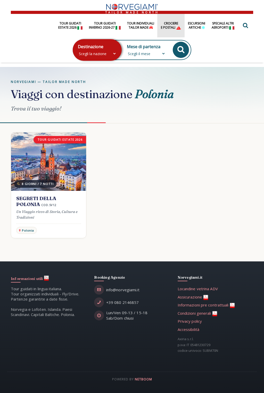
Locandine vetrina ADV (198, 288)
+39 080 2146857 (122, 302)
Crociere (169, 25)
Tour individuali (140, 25)
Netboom (143, 379)
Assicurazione (190, 297)
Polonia (28, 230)
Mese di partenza (143, 46)
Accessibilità (188, 329)
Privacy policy (190, 321)
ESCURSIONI (196, 25)
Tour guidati (69, 25)
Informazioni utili (27, 278)
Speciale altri (223, 25)
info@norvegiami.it (122, 289)
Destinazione (90, 46)
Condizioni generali (195, 313)
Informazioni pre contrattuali (204, 304)
